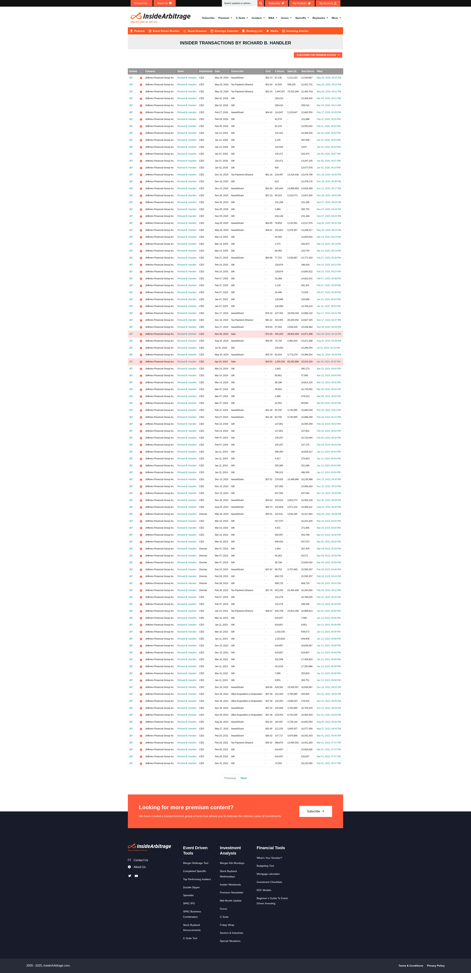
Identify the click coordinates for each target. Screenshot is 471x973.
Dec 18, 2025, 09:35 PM (329, 174)
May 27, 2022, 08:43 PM (329, 728)
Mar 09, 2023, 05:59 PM (329, 548)
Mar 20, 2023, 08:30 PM (329, 521)
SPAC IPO (189, 903)
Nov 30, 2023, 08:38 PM (329, 500)
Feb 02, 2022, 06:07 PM (329, 763)
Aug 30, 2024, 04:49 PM (329, 341)
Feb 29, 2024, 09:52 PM (329, 410)
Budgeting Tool (265, 865)
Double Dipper (191, 887)
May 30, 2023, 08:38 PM (329, 514)
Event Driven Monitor (166, 30)
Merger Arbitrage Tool (195, 863)
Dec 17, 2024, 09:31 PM (329, 313)
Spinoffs (300, 17)
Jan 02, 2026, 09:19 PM (329, 167)
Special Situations (230, 940)
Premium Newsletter (231, 892)
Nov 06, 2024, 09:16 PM (329, 334)
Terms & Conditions (411, 965)
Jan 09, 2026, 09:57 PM (329, 154)
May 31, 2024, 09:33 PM (329, 354)
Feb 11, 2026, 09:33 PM (329, 119)
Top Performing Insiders (197, 879)
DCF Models (264, 890)
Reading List (254, 30)
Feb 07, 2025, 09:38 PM (329, 278)
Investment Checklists (269, 882)
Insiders (257, 17)
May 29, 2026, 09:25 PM (329, 77)
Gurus (285, 17)
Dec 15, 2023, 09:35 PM (329, 479)
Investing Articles (297, 30)
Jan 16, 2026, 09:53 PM (329, 133)
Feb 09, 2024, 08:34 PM (329, 437)
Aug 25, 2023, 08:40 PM (329, 507)
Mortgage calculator (268, 873)
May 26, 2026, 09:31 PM (329, 91)
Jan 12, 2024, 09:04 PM (329, 451)
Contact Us (141, 860)
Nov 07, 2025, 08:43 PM (329, 202)
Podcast (139, 30)
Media (274, 30)
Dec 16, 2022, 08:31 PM (329, 687)
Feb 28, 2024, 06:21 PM (329, 417)
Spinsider (188, 895)
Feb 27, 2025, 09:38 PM (329, 257)
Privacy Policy (436, 965)
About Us (140, 867)
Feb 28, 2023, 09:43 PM (329, 576)
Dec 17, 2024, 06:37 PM (329, 320)
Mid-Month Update (231, 900)
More (335, 17)
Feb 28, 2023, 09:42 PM (329, 590)
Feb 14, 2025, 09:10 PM (329, 264)
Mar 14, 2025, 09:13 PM (329, 237)
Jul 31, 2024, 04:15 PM (328, 348)
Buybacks (319, 17)
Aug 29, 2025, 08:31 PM (329, 223)
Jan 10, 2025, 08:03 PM (329, 299)
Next (244, 778)
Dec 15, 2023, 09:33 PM (329, 486)
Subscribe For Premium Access (317, 55)
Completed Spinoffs (194, 871)
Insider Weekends (230, 884)
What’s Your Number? (269, 857)
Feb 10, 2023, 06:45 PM (329, 597)
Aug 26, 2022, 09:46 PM (329, 722)
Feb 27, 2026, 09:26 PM (329, 112)
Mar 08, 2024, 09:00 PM (329, 389)
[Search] (260, 3)
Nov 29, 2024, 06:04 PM (329, 327)
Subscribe (208, 17)
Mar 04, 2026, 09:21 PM (329, 98)
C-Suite (240, 17)
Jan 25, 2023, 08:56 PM (329, 611)
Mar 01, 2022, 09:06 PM (329, 735)
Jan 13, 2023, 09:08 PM (329, 618)
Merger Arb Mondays (232, 863)
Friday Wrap (227, 924)
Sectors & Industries (231, 932)
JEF (131, 77)
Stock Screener (197, 30)
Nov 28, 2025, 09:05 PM (329, 195)
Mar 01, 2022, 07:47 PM (329, 742)
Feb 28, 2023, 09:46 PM (329, 569)
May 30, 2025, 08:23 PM (329, 230)
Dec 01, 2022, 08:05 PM (329, 694)
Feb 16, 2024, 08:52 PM (329, 424)
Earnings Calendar (226, 30)
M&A (271, 17)
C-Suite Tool (190, 938)
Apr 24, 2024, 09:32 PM (328, 361)
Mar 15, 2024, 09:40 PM (329, 368)
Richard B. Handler (186, 77)
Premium (223, 17)
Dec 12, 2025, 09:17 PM (329, 188)
